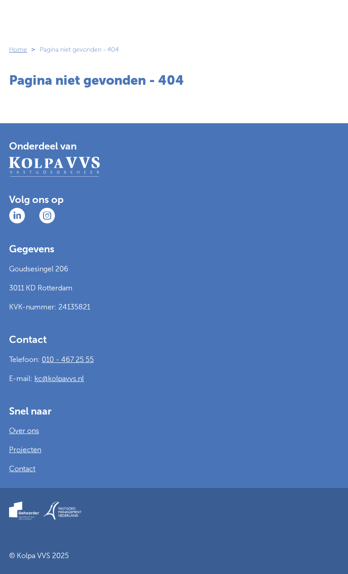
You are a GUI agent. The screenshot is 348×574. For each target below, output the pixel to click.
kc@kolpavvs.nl (59, 378)
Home (18, 49)
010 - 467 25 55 (68, 359)
